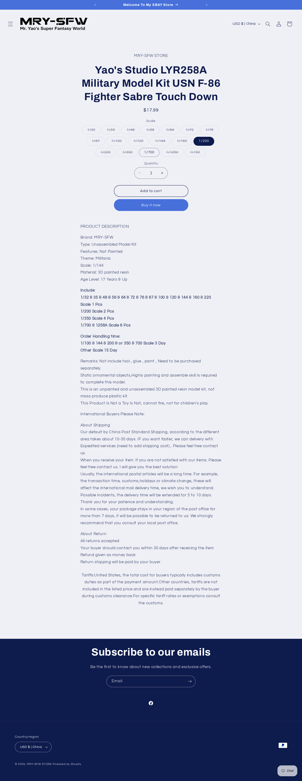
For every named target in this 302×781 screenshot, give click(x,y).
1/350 (130, 153)
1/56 (152, 131)
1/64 (172, 131)
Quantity (151, 163)
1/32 (94, 131)
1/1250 (175, 153)
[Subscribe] (190, 681)
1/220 (108, 153)
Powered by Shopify (67, 764)
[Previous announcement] (95, 4)
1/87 (98, 142)
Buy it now (151, 205)
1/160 (184, 142)
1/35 (113, 131)
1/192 (197, 153)
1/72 (192, 131)
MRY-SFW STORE (39, 764)
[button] (10, 23)
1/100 (119, 142)
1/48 (133, 131)
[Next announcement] (206, 4)
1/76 (212, 131)
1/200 (204, 141)
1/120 (141, 142)
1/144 (162, 142)
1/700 (149, 152)
